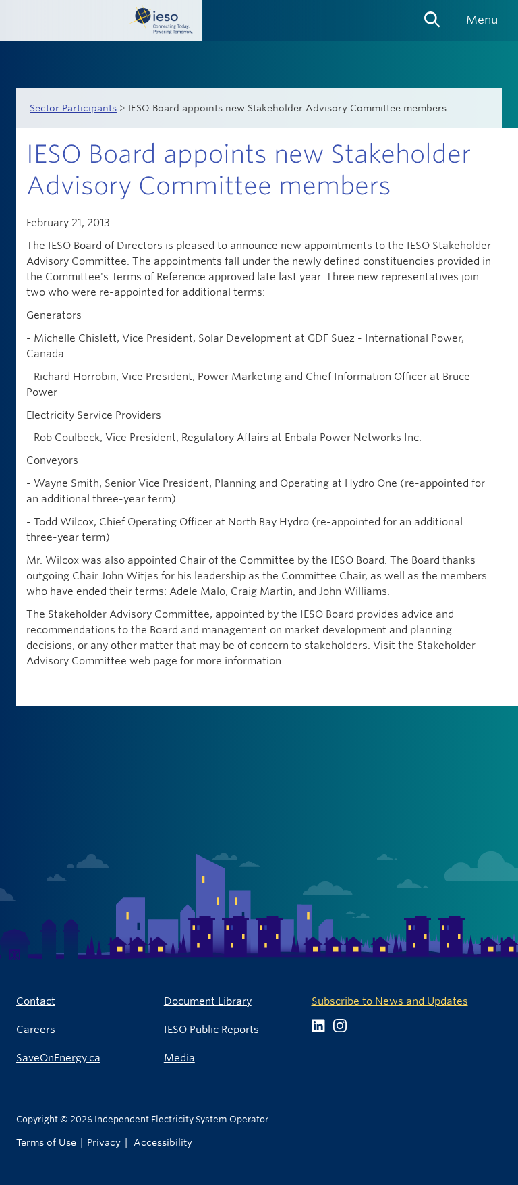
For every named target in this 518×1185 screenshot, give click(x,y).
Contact (35, 1001)
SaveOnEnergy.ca (58, 1057)
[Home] (101, 20)
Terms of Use (46, 1142)
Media (179, 1057)
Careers (35, 1029)
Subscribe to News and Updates (390, 1001)
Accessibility (163, 1142)
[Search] (432, 15)
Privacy (104, 1142)
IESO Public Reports (211, 1029)
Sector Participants (73, 108)
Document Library (208, 1001)
